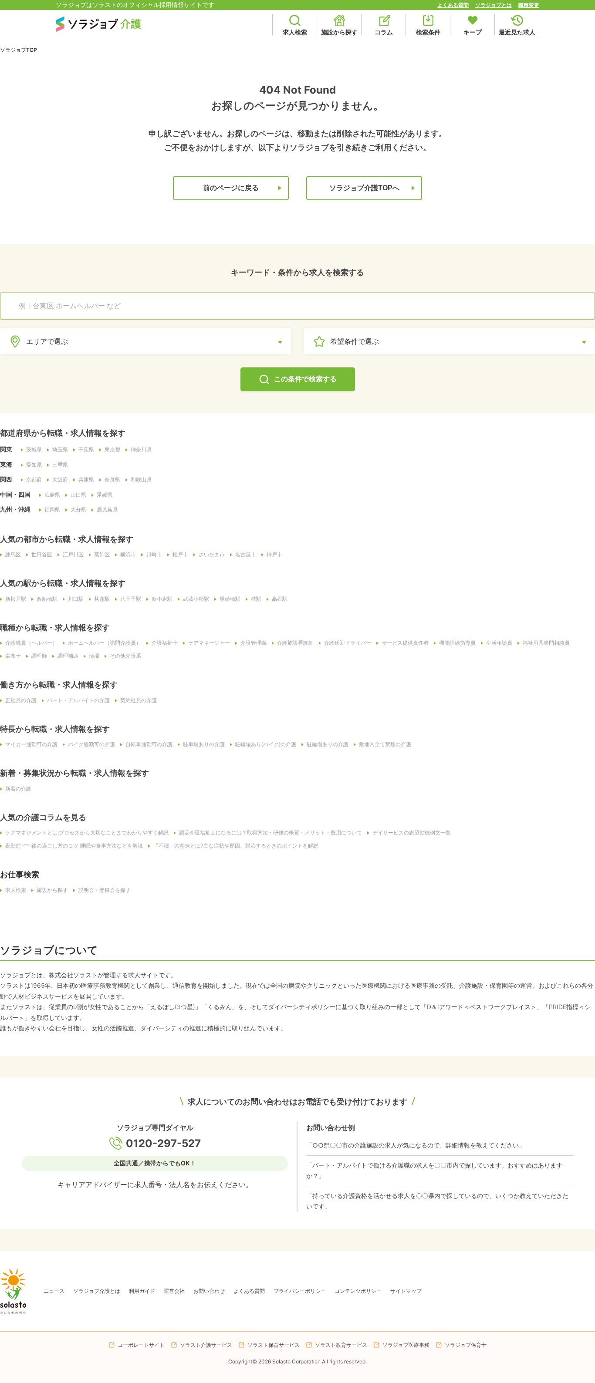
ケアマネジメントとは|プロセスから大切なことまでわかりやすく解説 (87, 833)
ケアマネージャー (209, 643)
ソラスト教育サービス (341, 1345)
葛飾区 (102, 555)
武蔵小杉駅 (196, 599)
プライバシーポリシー (300, 1291)
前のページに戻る (231, 188)
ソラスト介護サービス (206, 1345)
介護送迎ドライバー (347, 643)
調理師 (39, 656)
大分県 (78, 510)
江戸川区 (73, 555)
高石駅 (279, 599)
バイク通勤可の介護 (91, 744)
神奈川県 (141, 450)
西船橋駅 (47, 599)
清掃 (94, 656)
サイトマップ (406, 1291)
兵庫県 (86, 480)
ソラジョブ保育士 (466, 1345)
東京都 (112, 450)
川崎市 (154, 555)
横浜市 (128, 555)
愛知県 (34, 465)
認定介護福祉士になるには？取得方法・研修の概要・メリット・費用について (270, 833)
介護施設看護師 (295, 643)
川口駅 (76, 599)
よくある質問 (453, 5)
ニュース (54, 1291)
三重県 (60, 465)
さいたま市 (212, 555)
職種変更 (528, 5)
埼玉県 (60, 450)
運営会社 (174, 1291)
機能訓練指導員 (457, 643)
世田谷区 (41, 555)
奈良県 (112, 480)
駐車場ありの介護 (204, 744)
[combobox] (302, 306)
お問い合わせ (209, 1291)
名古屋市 (245, 555)
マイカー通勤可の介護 (31, 744)
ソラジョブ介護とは (96, 1291)
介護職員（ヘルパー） (31, 643)
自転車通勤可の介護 (148, 744)
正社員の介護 (21, 700)
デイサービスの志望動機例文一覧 (411, 833)
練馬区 (13, 555)
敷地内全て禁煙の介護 (385, 744)
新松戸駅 (15, 599)
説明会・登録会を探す (104, 890)
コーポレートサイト (141, 1345)
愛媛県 (104, 495)
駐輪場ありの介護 (327, 744)
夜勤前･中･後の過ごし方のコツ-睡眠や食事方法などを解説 (74, 846)
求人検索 (15, 890)
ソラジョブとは (493, 5)
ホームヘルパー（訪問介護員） (104, 643)
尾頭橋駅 (230, 599)
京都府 (34, 480)
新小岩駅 (162, 599)
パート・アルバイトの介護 (78, 700)
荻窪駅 (102, 599)
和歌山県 (141, 480)
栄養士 (13, 656)
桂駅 (256, 599)
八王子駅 (130, 599)
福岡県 (52, 510)
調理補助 (67, 656)
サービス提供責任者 (405, 643)
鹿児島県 (107, 510)
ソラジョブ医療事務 (405, 1345)
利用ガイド (142, 1291)
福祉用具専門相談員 (546, 643)
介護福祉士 (165, 643)
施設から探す (52, 890)
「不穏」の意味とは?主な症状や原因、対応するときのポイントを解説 (235, 846)
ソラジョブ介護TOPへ (364, 188)
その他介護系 (125, 656)
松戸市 (180, 555)
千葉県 (86, 450)
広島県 (52, 495)
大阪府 (60, 480)
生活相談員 (499, 643)
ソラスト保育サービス (273, 1345)
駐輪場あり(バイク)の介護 (265, 744)
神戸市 (274, 555)
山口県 (78, 495)
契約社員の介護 (138, 700)
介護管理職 (253, 643)
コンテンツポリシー (358, 1291)
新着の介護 (18, 789)
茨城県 (34, 450)
